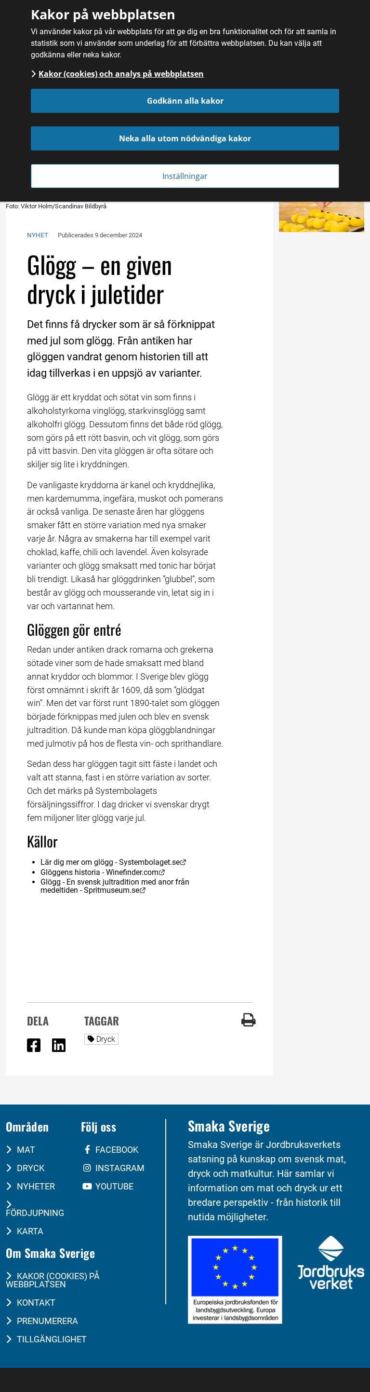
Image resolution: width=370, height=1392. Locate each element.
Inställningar (185, 176)
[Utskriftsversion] (248, 1024)
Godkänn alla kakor (185, 101)
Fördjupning (35, 1213)
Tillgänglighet (51, 1339)
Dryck (107, 1039)
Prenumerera (46, 1321)
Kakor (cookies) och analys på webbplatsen (121, 73)
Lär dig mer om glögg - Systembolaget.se (113, 862)
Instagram (119, 1168)
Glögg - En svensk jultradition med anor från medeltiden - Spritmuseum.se (115, 886)
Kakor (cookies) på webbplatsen (53, 1280)
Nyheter (35, 1186)
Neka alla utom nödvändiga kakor (185, 138)
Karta (29, 1231)
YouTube (113, 1186)
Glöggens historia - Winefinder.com (102, 872)
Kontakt (35, 1302)
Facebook (115, 1150)
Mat (25, 1150)
